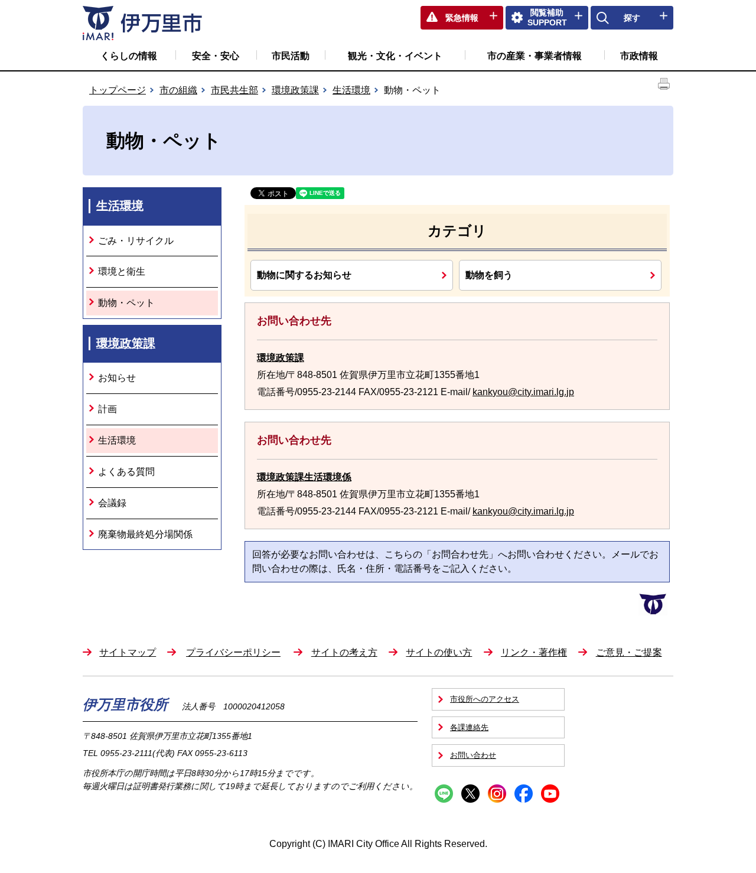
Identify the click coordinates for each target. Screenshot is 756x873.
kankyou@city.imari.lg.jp (523, 392)
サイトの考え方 (344, 652)
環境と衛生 (121, 271)
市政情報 (639, 56)
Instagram (497, 793)
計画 (107, 409)
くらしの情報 (128, 56)
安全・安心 (215, 56)
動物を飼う (489, 274)
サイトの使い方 (439, 652)
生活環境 (351, 90)
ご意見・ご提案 (629, 652)
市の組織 (178, 90)
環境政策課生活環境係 (304, 477)
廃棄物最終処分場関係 (145, 534)
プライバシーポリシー (233, 652)
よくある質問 (126, 472)
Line (444, 793)
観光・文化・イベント (395, 56)
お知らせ (117, 378)
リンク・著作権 (534, 652)
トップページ (117, 90)
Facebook (523, 793)
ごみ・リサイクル (136, 241)
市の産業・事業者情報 (534, 56)
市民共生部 (234, 90)
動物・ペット (126, 303)
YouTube (550, 793)
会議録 (112, 503)
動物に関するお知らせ (304, 274)
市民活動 (290, 56)
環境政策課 (295, 90)
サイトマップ (127, 652)
